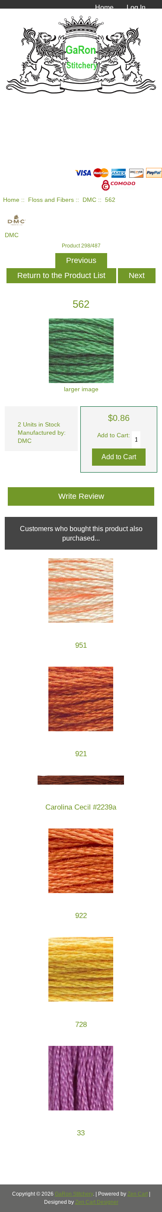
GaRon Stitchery (74, 1194)
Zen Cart (137, 1194)
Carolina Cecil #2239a (80, 807)
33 (81, 1133)
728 (81, 1024)
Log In (136, 7)
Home (104, 7)
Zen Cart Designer (96, 1202)
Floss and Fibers (51, 200)
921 (81, 754)
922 (81, 916)
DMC (89, 200)
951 (81, 645)
